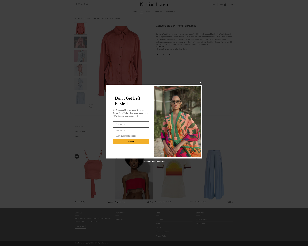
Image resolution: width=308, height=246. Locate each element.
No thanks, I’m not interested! (153, 162)
